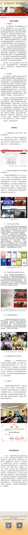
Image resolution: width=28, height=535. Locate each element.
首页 (13, 17)
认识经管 (16, 17)
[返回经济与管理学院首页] (14, 3)
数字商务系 (25, 17)
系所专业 (20, 17)
